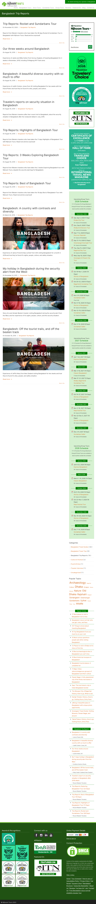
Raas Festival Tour (80, 410)
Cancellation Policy (72, 881)
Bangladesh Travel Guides (81, 547)
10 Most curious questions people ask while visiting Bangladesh (80, 640)
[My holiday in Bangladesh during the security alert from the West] (33, 309)
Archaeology (77, 582)
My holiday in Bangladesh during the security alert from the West (31, 270)
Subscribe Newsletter (81, 886)
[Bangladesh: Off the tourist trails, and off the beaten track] (33, 370)
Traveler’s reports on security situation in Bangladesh (28, 103)
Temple (89, 601)
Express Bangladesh (80, 359)
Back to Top (61, 42)
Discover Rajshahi (80, 235)
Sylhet (83, 600)
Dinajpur (86, 587)
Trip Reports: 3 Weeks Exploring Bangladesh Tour (31, 156)
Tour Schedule (76, 879)
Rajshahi (82, 594)
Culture (71, 587)
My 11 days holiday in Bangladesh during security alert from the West (83, 759)
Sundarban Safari (79, 298)
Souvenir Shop (77, 883)
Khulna (91, 587)
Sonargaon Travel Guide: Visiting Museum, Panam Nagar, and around (83, 713)
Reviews (72, 888)
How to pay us (71, 838)
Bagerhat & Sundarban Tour (83, 284)
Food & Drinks (77, 564)
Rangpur (90, 594)
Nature (77, 590)
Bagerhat (89, 583)
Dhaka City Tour (79, 220)
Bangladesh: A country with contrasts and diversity (29, 210)
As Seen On (80, 888)
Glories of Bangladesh (81, 276)
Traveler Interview (78, 568)
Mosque (71, 591)
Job (86, 888)
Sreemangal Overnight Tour (83, 243)
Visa (74, 604)
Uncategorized (77, 572)
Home (68, 879)
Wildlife (79, 603)
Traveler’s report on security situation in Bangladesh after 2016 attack (81, 778)
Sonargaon (74, 597)
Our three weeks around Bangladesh (26, 48)
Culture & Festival (78, 560)
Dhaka (79, 586)
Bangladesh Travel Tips (80, 551)
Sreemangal (85, 598)
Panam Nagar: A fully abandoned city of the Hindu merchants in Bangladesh (82, 679)
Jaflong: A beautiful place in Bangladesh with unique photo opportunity (82, 705)
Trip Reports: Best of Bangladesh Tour (27, 183)
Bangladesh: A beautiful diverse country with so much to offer (33, 75)
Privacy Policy (85, 881)
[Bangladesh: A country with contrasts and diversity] (33, 249)
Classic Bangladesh (80, 373)
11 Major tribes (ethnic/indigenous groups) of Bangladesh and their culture (82, 671)
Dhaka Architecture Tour (82, 228)
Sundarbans (74, 600)
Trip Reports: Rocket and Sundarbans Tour (30, 23)
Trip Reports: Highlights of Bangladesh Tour (30, 130)
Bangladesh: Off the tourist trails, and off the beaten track (31, 330)
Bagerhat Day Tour (80, 250)
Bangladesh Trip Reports (28, 27)
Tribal (70, 604)
